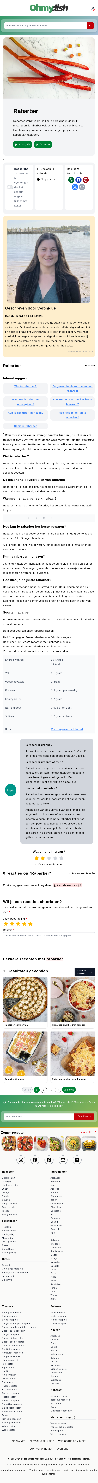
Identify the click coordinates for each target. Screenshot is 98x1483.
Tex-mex (55, 1384)
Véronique (46, 308)
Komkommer (57, 1251)
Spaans (54, 1376)
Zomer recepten (59, 1323)
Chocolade (56, 1207)
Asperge (55, 1189)
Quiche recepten (10, 1393)
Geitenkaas (56, 1225)
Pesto (53, 1273)
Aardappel (56, 1178)
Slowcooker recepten (61, 1411)
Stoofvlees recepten (12, 1411)
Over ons (62, 1449)
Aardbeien (56, 1181)
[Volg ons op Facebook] (49, 1159)
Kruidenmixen (9, 1375)
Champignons (58, 1203)
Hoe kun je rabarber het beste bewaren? (72, 401)
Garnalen (55, 1218)
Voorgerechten (9, 1215)
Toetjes (5, 1211)
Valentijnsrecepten (11, 1423)
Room (54, 1281)
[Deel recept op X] (75, 187)
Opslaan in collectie (45, 171)
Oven (53, 1407)
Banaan (54, 1192)
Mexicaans (56, 1365)
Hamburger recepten (12, 1353)
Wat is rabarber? (25, 386)
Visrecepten (57, 1431)
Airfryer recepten (59, 1396)
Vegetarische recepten (62, 1427)
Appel (54, 1185)
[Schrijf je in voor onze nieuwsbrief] (63, 1159)
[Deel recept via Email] (82, 187)
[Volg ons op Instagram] (20, 1159)
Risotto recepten (10, 1401)
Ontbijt (5, 1192)
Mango (54, 1259)
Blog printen (48, 179)
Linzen (54, 1255)
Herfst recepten (58, 1312)
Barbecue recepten (60, 1400)
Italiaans (55, 1358)
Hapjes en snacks (11, 1356)
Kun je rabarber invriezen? (25, 412)
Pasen (5, 1245)
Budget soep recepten (13, 1342)
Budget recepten (10, 1334)
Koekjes (6, 1371)
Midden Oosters (59, 1369)
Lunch (5, 1189)
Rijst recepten (9, 1397)
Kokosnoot (56, 1248)
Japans (54, 1362)
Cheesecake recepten (13, 1345)
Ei (52, 1215)
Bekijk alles (86, 1132)
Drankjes (6, 1181)
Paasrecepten (9, 1382)
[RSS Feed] (77, 1159)
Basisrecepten (9, 1316)
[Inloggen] (93, 8)
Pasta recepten (9, 1386)
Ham (53, 1233)
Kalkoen (55, 1240)
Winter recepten (59, 1320)
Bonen (54, 1200)
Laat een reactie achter (83, 873)
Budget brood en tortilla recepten (19, 1327)
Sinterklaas (8, 1249)
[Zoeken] (90, 25)
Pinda (54, 1277)
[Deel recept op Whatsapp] (71, 180)
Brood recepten (10, 1320)
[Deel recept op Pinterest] (86, 180)
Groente (44, 144)
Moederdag (8, 1238)
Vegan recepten (59, 1423)
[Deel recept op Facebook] (78, 180)
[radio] (37, 858)
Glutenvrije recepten (12, 1269)
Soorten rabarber (25, 426)
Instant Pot (56, 1403)
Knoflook (55, 1244)
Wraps (54, 1295)
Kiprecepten (8, 1367)
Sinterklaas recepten (12, 1404)
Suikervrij (7, 1280)
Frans (53, 1343)
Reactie (9, 930)
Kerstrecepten (9, 1231)
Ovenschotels (9, 1378)
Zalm (53, 1299)
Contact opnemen (41, 1449)
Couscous (56, 1211)
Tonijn (54, 1288)
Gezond (6, 1265)
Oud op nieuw (9, 1242)
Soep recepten (9, 1203)
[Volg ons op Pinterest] (34, 1159)
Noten (54, 1269)
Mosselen (55, 1262)
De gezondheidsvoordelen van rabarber (72, 388)
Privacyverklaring (42, 1441)
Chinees (55, 1340)
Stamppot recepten (11, 1408)
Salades (6, 1196)
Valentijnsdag (9, 1253)
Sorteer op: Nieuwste (82, 972)
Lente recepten (58, 1316)
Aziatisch (55, 1336)
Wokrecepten (8, 1430)
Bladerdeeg (56, 1196)
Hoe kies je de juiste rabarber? (72, 415)
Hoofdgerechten (10, 1185)
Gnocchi (55, 1229)
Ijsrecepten (7, 1364)
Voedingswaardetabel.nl (67, 729)
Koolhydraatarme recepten (15, 1272)
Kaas (53, 1236)
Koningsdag (8, 1234)
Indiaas (54, 1351)
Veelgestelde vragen (72, 1441)
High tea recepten (11, 1360)
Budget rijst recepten (12, 1338)
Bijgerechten (8, 1178)
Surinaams (56, 1380)
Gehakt (54, 1222)
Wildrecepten (9, 1426)
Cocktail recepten (11, 1349)
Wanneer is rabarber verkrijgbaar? (25, 401)
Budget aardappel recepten (16, 1323)
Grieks (54, 1347)
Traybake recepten (11, 1419)
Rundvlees (56, 1284)
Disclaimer (19, 1441)
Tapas (5, 1415)
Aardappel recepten (12, 1312)
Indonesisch (57, 1354)
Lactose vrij (8, 1276)
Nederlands (56, 1373)
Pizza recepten (9, 1389)
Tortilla (54, 1292)
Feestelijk (7, 1227)
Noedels (55, 1266)
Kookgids (24, 144)
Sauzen (6, 1200)
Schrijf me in (84, 1116)
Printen (91, 365)
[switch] (10, 187)
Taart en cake (9, 1207)
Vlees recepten (58, 1434)
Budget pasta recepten (13, 1331)
